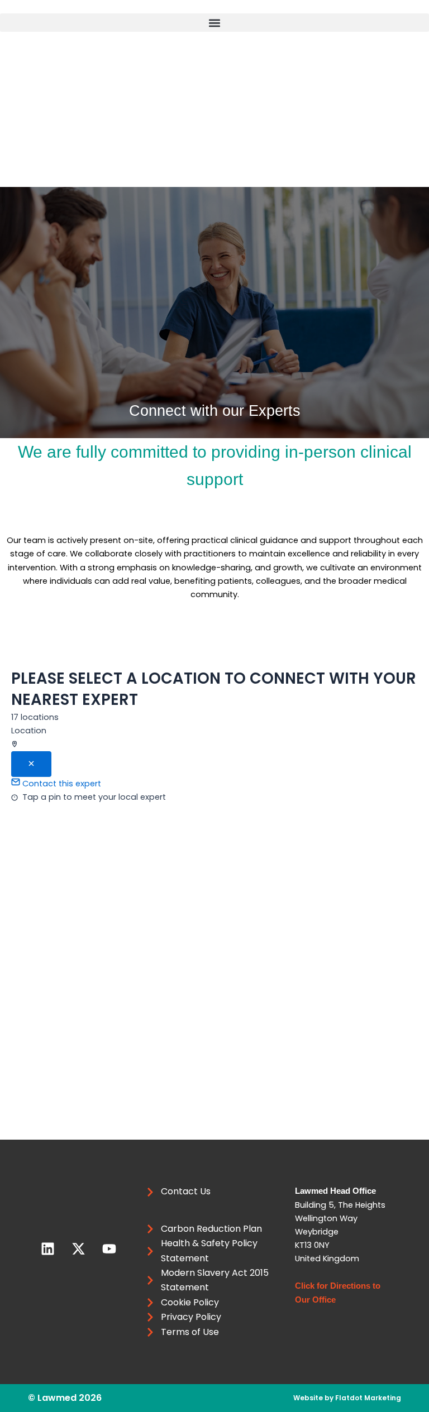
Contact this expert (60, 783)
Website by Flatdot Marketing (347, 1398)
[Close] (31, 764)
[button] (214, 22)
